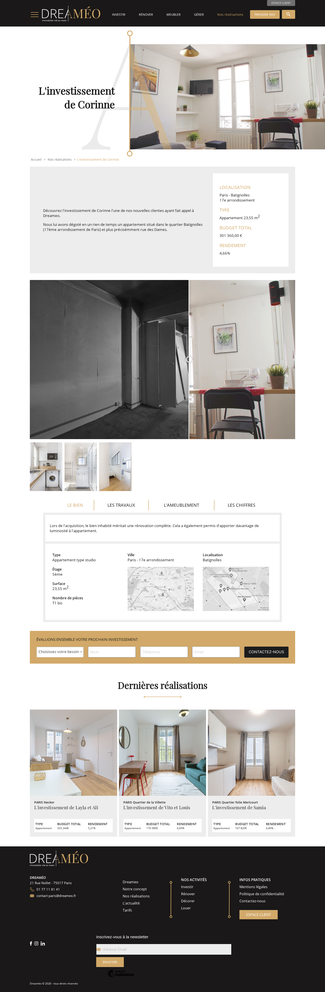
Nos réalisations (230, 14)
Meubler (173, 14)
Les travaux (121, 505)
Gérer (199, 14)
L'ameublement (181, 505)
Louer (186, 908)
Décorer (188, 901)
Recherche (288, 14)
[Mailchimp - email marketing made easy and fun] (120, 977)
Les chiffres (241, 505)
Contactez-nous (252, 901)
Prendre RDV (264, 14)
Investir (118, 14)
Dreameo (130, 882)
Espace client (281, 3)
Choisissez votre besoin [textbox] (58, 651)
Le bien (75, 505)
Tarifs (127, 910)
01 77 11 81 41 (48, 889)
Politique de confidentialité (261, 893)
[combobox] (60, 652)
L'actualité (131, 903)
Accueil (36, 159)
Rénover (146, 14)
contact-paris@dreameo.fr (56, 895)
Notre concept (135, 889)
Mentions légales (253, 886)
